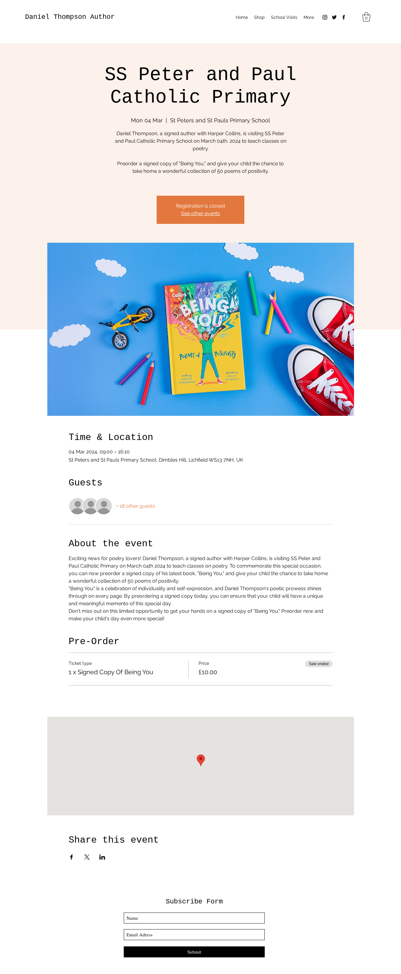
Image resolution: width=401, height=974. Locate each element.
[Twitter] (334, 17)
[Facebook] (344, 17)
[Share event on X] (87, 857)
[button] (366, 17)
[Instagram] (325, 17)
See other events (200, 213)
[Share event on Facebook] (72, 857)
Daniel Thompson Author (70, 17)
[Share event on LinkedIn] (102, 857)
